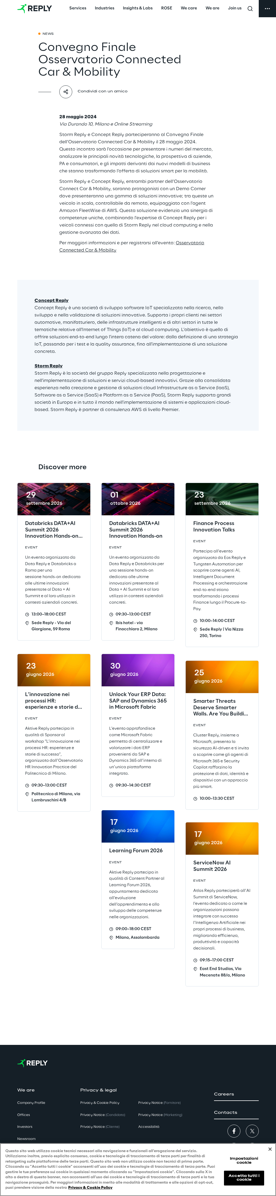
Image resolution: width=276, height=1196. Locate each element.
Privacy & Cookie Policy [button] (99, 1103)
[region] (138, 1169)
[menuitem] (77, 8)
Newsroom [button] (26, 1139)
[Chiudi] (270, 1149)
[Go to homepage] (34, 8)
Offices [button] (23, 1115)
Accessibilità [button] (148, 1127)
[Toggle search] (250, 8)
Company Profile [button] (31, 1103)
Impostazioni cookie (244, 1160)
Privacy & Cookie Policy (90, 1188)
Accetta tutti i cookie (244, 1177)
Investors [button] (24, 1127)
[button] (236, 1094)
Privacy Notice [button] (102, 1115)
